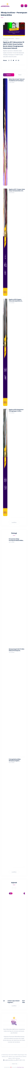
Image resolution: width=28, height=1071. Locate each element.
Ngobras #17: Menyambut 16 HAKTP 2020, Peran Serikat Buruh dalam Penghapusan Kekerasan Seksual (13, 45)
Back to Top (14, 1063)
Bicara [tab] (19, 74)
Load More (14, 522)
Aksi (11, 893)
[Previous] (13, 888)
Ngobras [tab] (9, 74)
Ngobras (17, 38)
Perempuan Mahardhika (8, 38)
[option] (14, 947)
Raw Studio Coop (20, 1067)
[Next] (15, 888)
